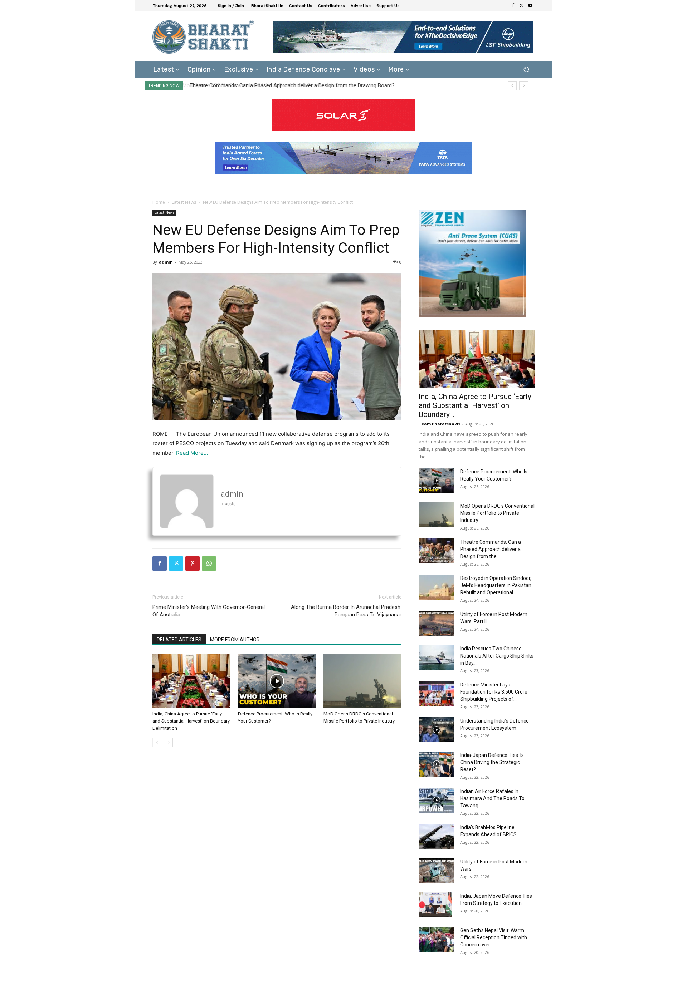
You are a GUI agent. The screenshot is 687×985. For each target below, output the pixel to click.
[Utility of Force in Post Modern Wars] (436, 870)
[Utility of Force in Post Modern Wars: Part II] (436, 623)
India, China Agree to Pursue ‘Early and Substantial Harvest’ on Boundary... (475, 405)
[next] (523, 85)
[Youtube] (530, 5)
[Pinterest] (192, 563)
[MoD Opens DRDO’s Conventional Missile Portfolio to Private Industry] (362, 681)
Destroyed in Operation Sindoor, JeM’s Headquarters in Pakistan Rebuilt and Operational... (495, 585)
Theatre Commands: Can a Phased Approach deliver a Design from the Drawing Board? (291, 85)
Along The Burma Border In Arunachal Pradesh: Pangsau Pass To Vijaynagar (346, 611)
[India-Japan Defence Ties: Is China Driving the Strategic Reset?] (436, 764)
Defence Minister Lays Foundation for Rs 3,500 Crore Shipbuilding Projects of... (493, 692)
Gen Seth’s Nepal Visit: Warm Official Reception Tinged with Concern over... (493, 937)
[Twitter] (521, 5)
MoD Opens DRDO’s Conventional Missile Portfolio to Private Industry (497, 513)
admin (166, 262)
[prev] (512, 85)
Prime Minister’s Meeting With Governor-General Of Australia (208, 611)
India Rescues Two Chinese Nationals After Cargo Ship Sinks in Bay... (496, 656)
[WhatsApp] (209, 563)
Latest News (184, 202)
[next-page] (168, 742)
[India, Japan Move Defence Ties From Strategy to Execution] (435, 904)
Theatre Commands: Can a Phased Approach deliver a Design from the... (490, 549)
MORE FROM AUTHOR (235, 639)
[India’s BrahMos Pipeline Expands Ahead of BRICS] (436, 836)
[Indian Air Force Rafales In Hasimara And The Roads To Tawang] (436, 800)
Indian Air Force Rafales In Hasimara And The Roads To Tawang (492, 798)
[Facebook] (513, 5)
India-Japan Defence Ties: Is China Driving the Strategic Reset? (492, 762)
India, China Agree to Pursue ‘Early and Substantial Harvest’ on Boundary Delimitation (191, 721)
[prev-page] (156, 742)
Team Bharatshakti (439, 424)
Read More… (192, 452)
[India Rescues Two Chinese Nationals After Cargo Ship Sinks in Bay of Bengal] (436, 657)
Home (158, 202)
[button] (526, 69)
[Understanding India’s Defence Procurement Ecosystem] (436, 729)
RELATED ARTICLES (179, 639)
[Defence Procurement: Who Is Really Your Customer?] (277, 681)
